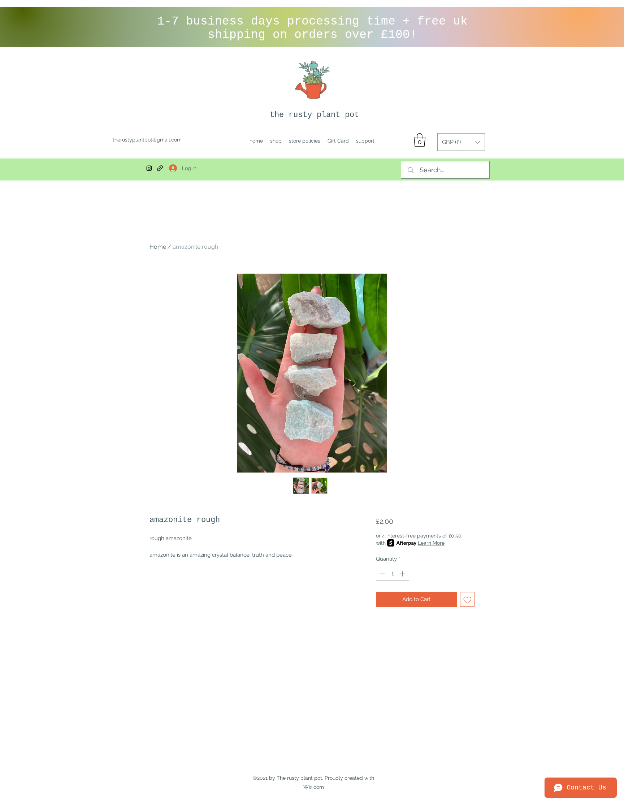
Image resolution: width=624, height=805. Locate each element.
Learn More (431, 543)
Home (158, 246)
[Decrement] (382, 573)
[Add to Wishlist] (467, 599)
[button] (461, 142)
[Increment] (403, 573)
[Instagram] (149, 168)
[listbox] (461, 142)
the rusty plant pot (314, 114)
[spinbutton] (392, 573)
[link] (419, 140)
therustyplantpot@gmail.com (147, 140)
